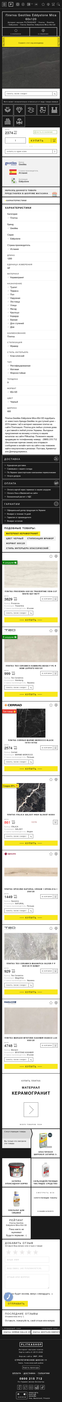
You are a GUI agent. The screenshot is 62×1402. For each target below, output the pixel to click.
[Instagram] (37, 1387)
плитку (35, 433)
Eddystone (15, 238)
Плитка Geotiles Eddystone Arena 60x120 (46, 1332)
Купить (37, 140)
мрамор (14, 345)
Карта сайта (25, 1352)
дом (12, 326)
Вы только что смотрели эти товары (15, 1142)
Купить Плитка (31, 1087)
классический (17, 355)
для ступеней (17, 323)
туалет (13, 287)
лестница (15, 301)
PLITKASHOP (31, 1344)
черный (14, 401)
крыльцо (14, 312)
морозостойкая (18, 372)
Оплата (10, 483)
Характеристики (16, 200)
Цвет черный (15, 538)
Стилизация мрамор (40, 538)
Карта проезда (31, 1367)
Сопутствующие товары (15, 1131)
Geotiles (14, 228)
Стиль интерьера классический (27, 548)
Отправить (16, 1303)
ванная (13, 319)
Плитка (13, 217)
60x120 (13, 391)
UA (36, 4)
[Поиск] (58, 4)
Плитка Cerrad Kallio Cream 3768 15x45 (17, 1332)
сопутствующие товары (45, 1198)
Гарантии (12, 504)
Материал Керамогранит (22, 534)
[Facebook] (19, 1387)
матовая (14, 369)
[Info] (24, 4)
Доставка (12, 459)
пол (12, 294)
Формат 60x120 (15, 543)
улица (13, 305)
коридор (14, 315)
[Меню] (4, 4)
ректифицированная (20, 365)
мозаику (26, 433)
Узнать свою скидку (31, 93)
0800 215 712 (31, 1378)
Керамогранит (17, 277)
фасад (13, 308)
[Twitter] (25, 1387)
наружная (15, 297)
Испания (14, 248)
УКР (35, 1356)
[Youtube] (31, 1387)
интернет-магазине (32, 424)
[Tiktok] (42, 1387)
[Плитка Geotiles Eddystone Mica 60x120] (31, 68)
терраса (14, 290)
